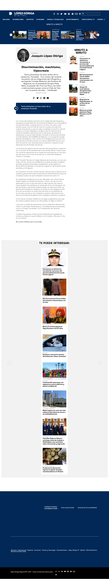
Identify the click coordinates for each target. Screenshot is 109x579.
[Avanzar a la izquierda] (11, 35)
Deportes (30, 19)
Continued (52, 90)
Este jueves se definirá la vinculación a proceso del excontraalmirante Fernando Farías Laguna (87, 64)
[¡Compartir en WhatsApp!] (41, 98)
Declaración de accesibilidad (87, 507)
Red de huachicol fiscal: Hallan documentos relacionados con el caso (86, 78)
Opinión (100, 19)
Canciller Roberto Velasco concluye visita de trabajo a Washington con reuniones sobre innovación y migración (54, 441)
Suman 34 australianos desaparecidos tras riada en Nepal (33, 36)
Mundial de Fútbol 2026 (18, 551)
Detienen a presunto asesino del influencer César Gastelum (54, 355)
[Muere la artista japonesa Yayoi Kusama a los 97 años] (54, 315)
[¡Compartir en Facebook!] (33, 98)
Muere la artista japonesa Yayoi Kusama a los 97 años (86, 113)
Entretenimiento (72, 19)
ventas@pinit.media (50, 508)
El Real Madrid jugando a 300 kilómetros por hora (80, 35)
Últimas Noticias (91, 550)
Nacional (6, 19)
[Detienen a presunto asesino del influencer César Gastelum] (54, 343)
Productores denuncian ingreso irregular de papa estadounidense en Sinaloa (53, 469)
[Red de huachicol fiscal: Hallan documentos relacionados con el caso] (54, 287)
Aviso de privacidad (67, 507)
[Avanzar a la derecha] (104, 19)
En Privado (34, 53)
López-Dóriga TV (88, 19)
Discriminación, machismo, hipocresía (41, 68)
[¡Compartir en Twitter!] (38, 98)
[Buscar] (107, 19)
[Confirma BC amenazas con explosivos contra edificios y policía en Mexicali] (54, 370)
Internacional (18, 19)
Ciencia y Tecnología (55, 19)
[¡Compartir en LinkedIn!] (44, 98)
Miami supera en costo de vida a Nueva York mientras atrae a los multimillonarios (54, 412)
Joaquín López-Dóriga (47, 56)
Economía (40, 19)
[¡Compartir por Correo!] (48, 98)
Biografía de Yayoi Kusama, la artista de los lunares (55, 35)
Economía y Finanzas (48, 409)
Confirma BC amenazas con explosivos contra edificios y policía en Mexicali (53, 384)
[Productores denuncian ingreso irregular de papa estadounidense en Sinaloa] (54, 456)
